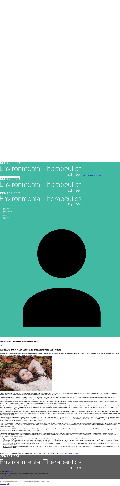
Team (4, 214)
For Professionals (7, 211)
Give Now (6, 217)
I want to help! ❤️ (4, 484)
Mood (5, 341)
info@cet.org (10, 471)
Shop (4, 212)
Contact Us (6, 215)
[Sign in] (61, 336)
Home (1, 341)
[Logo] (41, 191)
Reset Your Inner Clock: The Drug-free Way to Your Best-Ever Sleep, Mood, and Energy (56, 453)
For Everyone (6, 210)
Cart (4, 218)
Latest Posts (6, 208)
